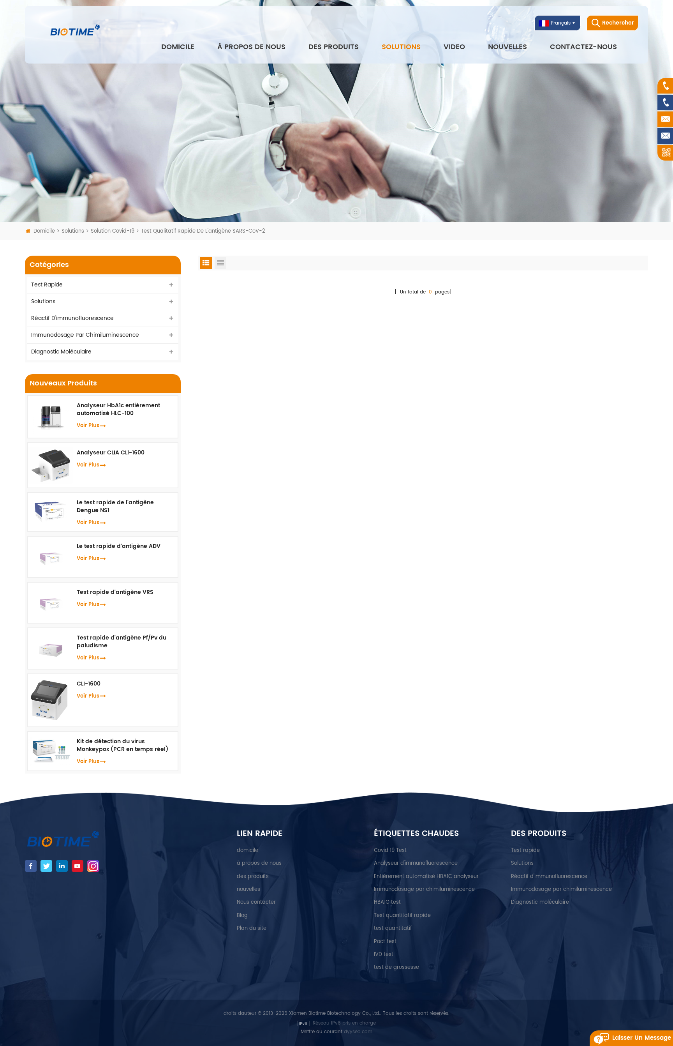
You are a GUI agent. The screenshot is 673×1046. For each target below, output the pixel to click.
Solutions (401, 47)
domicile (247, 850)
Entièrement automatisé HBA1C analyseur (426, 877)
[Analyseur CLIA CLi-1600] (50, 465)
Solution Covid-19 (113, 231)
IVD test (383, 955)
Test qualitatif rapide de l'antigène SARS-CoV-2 (203, 231)
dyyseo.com (358, 1031)
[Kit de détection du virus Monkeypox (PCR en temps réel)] (50, 750)
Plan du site (251, 928)
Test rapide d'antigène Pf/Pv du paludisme (121, 642)
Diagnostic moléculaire (61, 351)
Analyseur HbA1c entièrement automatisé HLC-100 (118, 409)
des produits (253, 877)
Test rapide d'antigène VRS (115, 592)
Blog (242, 916)
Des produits (333, 47)
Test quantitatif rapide (402, 916)
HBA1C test (387, 902)
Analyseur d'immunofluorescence (416, 863)
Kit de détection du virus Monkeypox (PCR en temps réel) (122, 745)
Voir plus (88, 426)
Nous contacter (256, 902)
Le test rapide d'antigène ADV (118, 546)
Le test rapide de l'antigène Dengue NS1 (115, 506)
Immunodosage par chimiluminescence (85, 334)
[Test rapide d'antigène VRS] (50, 602)
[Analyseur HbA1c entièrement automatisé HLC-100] (50, 416)
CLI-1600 (88, 684)
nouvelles (507, 47)
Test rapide (47, 284)
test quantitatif (393, 928)
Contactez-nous (583, 47)
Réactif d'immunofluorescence (72, 318)
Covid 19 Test (390, 850)
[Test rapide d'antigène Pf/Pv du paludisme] (50, 648)
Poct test (385, 942)
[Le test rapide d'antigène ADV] (50, 556)
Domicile (177, 47)
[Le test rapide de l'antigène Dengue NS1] (50, 510)
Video (454, 47)
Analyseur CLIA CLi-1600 (110, 453)
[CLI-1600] (50, 700)
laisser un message (641, 1038)
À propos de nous (251, 47)
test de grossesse (396, 967)
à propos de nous (259, 863)
